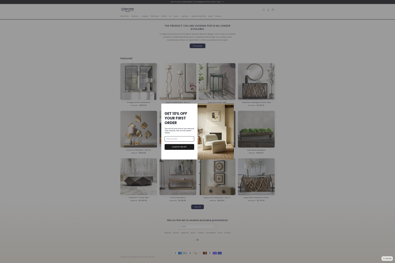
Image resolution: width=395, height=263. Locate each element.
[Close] (231, 106)
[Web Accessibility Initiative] (1, 258)
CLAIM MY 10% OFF (179, 147)
